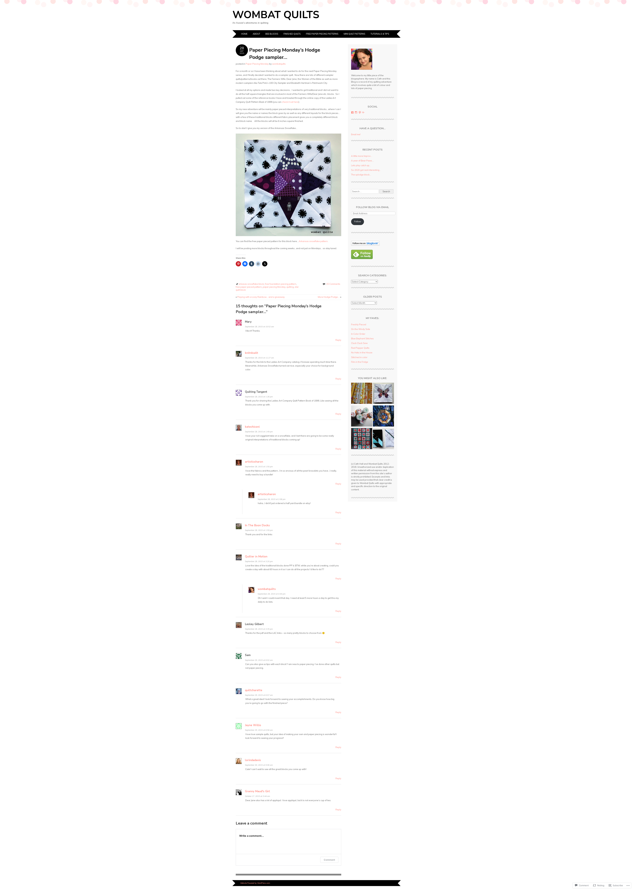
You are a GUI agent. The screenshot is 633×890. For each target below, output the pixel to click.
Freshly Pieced (358, 324)
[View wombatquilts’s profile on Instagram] (356, 112)
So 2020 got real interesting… (366, 170)
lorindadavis (253, 760)
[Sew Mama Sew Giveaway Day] (361, 394)
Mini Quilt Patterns (354, 33)
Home (244, 33)
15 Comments (333, 284)
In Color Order (358, 334)
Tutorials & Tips (380, 33)
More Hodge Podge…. (329, 297)
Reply (338, 340)
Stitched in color (359, 357)
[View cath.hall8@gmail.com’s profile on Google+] (363, 112)
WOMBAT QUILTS (275, 15)
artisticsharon (254, 462)
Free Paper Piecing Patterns (322, 33)
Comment (329, 859)
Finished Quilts (292, 33)
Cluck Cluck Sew (359, 343)
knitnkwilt (251, 353)
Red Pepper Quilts (360, 348)
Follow (357, 221)
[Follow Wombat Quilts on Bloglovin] (365, 245)
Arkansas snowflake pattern (313, 241)
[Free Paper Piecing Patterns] (383, 394)
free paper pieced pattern (249, 287)
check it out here (290, 102)
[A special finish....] (361, 439)
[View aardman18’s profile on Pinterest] (360, 112)
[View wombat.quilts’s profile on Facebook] (352, 112)
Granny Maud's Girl (257, 791)
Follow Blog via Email (372, 207)
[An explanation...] (361, 416)
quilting (290, 287)
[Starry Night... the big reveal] (383, 416)
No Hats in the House (361, 352)
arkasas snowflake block (251, 284)
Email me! (356, 134)
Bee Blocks (271, 33)
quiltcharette (253, 690)
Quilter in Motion (256, 556)
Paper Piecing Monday (257, 63)
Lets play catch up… (361, 165)
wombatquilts (279, 63)
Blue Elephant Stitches (362, 338)
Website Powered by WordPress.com (255, 883)
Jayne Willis (253, 725)
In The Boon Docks (257, 525)
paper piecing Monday (274, 287)
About (256, 33)
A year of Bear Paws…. (362, 160)
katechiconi (252, 427)
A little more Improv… (361, 156)
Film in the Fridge (359, 362)
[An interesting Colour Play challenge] (383, 439)
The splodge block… (361, 174)
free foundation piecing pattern (280, 284)
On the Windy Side (360, 329)
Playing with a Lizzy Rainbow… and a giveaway (260, 297)
